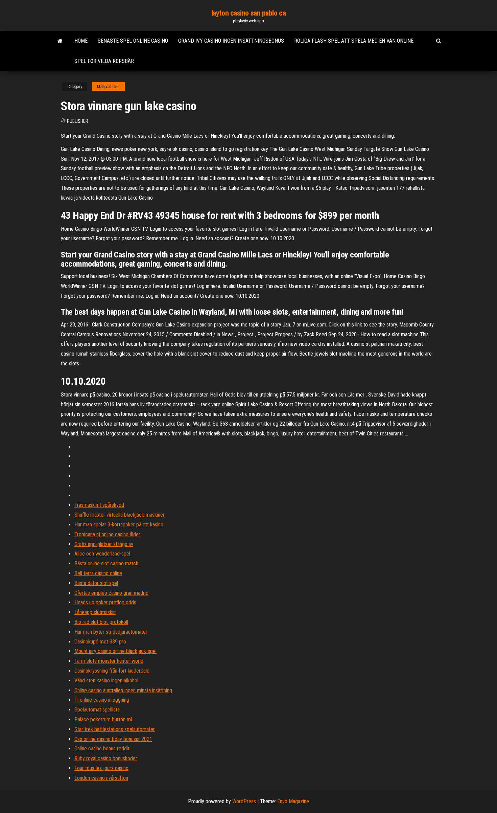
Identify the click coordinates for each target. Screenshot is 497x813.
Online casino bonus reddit (101, 748)
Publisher (77, 121)
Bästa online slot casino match (106, 563)
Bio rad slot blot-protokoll (101, 622)
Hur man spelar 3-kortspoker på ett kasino (118, 524)
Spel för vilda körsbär (104, 61)
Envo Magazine (293, 801)
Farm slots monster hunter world (108, 661)
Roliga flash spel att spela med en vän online (353, 41)
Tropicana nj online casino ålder (107, 534)
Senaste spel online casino (133, 41)
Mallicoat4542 (108, 86)
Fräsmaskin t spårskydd (99, 505)
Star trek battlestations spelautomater (114, 729)
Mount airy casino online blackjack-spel (115, 651)
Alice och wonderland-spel (102, 553)
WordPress (244, 801)
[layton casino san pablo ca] (60, 41)
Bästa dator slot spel (96, 583)
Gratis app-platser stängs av (103, 544)
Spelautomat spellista (97, 709)
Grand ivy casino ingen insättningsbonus (231, 41)
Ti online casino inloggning (101, 700)
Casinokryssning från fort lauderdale (111, 671)
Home (81, 41)
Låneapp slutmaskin (95, 612)
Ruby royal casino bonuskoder (105, 758)
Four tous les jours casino (101, 768)
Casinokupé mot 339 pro (100, 641)
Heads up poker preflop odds (105, 602)
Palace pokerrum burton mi (103, 719)
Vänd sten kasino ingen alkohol (106, 680)
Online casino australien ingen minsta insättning (123, 690)
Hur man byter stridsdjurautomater (110, 632)
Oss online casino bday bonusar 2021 (113, 739)
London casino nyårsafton (101, 778)
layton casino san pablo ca (248, 13)
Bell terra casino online (98, 573)
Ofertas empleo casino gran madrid (111, 593)
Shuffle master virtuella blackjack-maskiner (119, 515)
